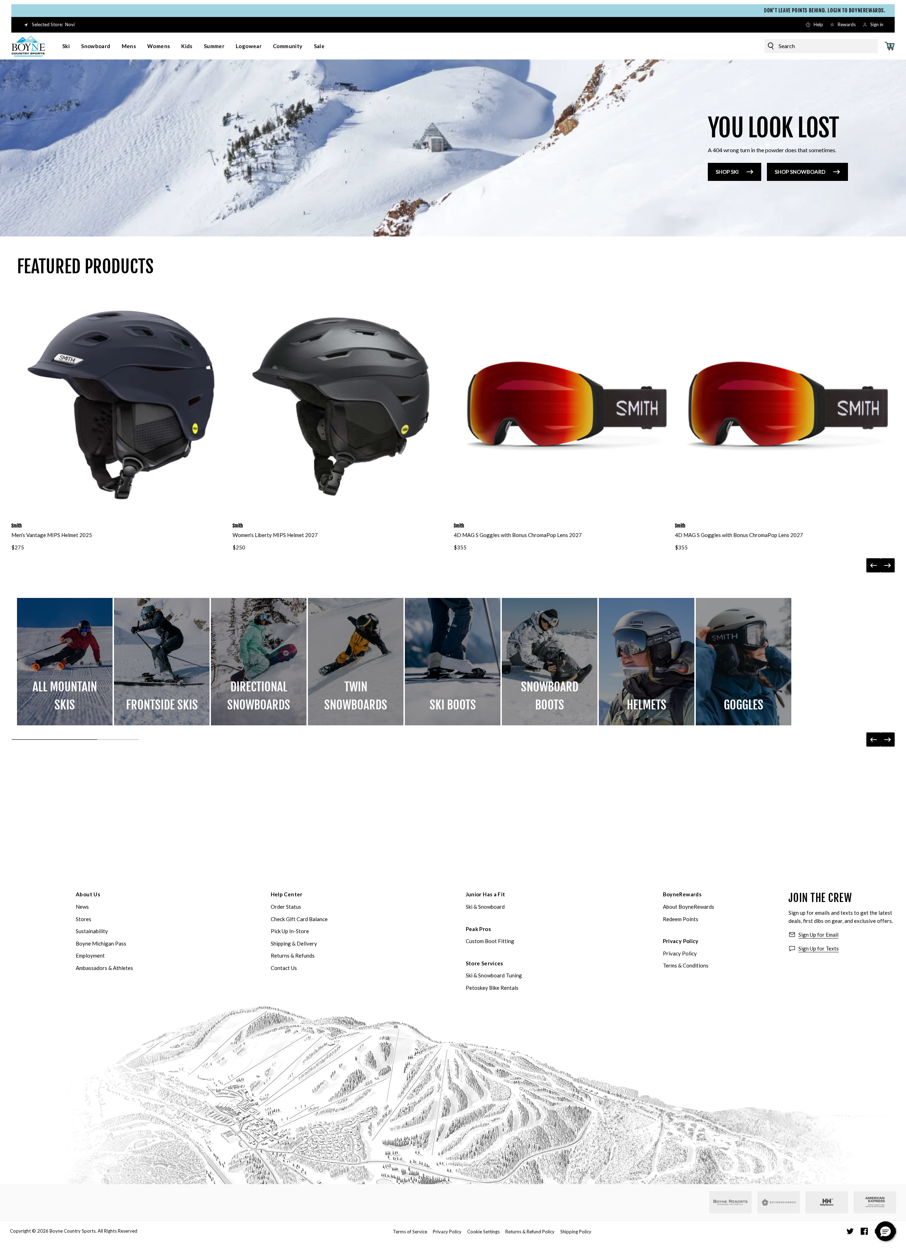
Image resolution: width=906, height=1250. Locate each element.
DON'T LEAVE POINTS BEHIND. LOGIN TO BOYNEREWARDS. (485, 10)
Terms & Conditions (686, 965)
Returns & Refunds (293, 955)
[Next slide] (888, 565)
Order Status (286, 906)
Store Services (484, 963)
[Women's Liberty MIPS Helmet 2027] (342, 404)
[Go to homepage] (28, 46)
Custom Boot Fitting (490, 941)
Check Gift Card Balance (299, 919)
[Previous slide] (873, 565)
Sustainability (92, 931)
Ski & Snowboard (485, 906)
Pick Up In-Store (290, 931)
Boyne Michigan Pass (101, 943)
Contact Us (284, 968)
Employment (90, 955)
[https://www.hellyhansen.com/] (827, 1202)
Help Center (287, 894)
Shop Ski (727, 172)
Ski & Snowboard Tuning (494, 975)
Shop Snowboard (800, 172)
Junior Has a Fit (485, 894)
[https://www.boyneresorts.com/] (730, 1202)
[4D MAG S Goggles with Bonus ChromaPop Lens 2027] (563, 404)
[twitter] (850, 1231)
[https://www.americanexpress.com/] (875, 1202)
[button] (885, 1231)
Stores (83, 919)
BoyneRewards (682, 894)
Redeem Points (680, 919)
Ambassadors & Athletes (104, 968)
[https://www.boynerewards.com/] (779, 1202)
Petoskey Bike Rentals (492, 987)
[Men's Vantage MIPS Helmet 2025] (121, 404)
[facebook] (864, 1231)
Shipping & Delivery (294, 943)
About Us (88, 894)
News (82, 906)
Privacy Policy (681, 941)
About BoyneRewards (688, 906)
